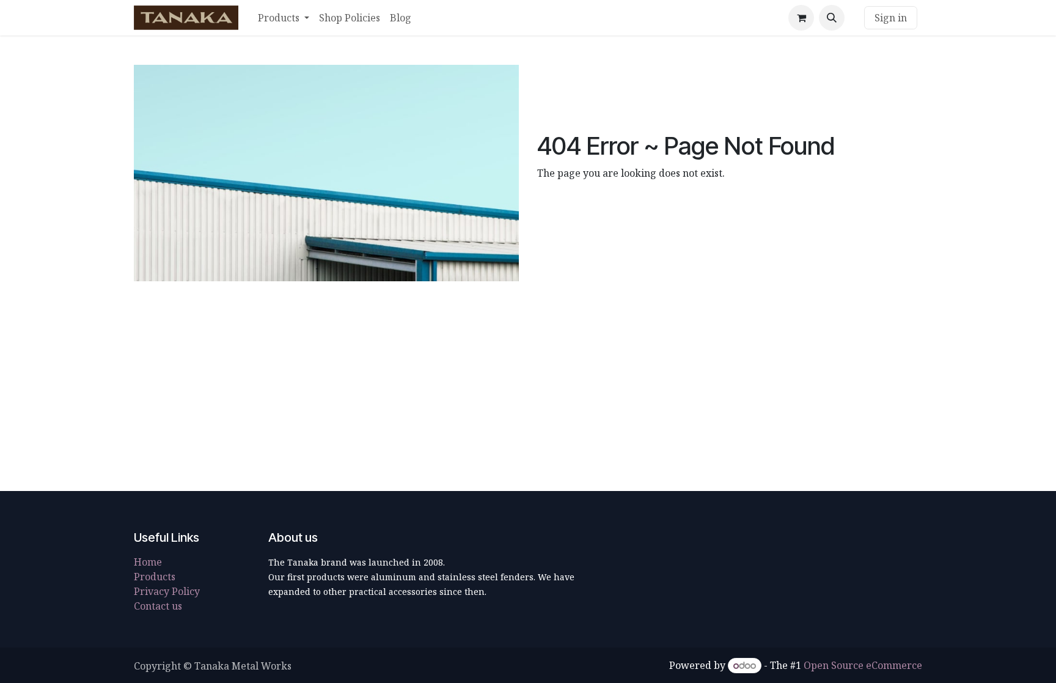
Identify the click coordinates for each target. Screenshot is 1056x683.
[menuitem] (283, 18)
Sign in (891, 17)
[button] (832, 18)
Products (154, 576)
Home (148, 562)
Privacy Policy (167, 591)
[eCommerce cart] (801, 18)
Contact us (158, 606)
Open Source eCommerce (863, 665)
